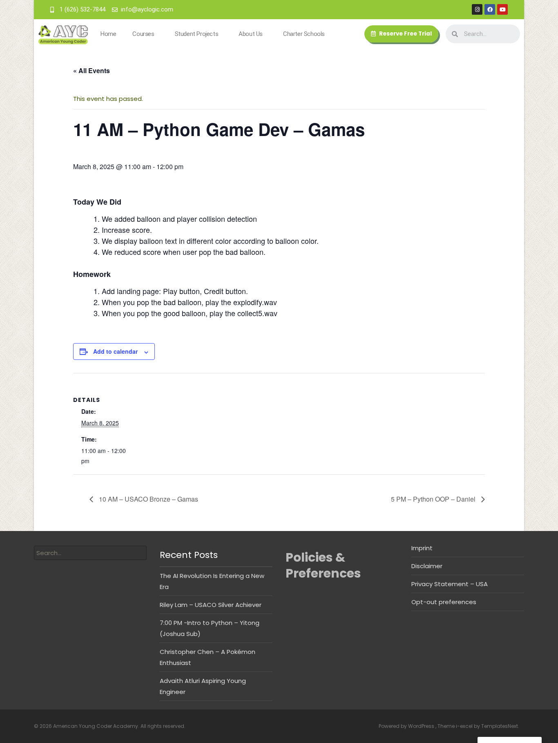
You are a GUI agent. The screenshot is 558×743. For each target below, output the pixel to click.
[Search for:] (90, 553)
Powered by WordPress (407, 726)
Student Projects (197, 34)
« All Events (91, 70)
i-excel (465, 726)
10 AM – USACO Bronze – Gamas (147, 499)
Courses (143, 34)
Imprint (422, 548)
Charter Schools (304, 34)
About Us (251, 34)
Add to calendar (115, 351)
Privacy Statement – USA (449, 584)
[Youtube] (502, 9)
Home (108, 34)
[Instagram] (477, 9)
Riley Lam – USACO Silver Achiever (210, 604)
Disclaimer (426, 566)
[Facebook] (489, 9)
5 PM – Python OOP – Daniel (434, 499)
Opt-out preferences (443, 602)
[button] (401, 33)
